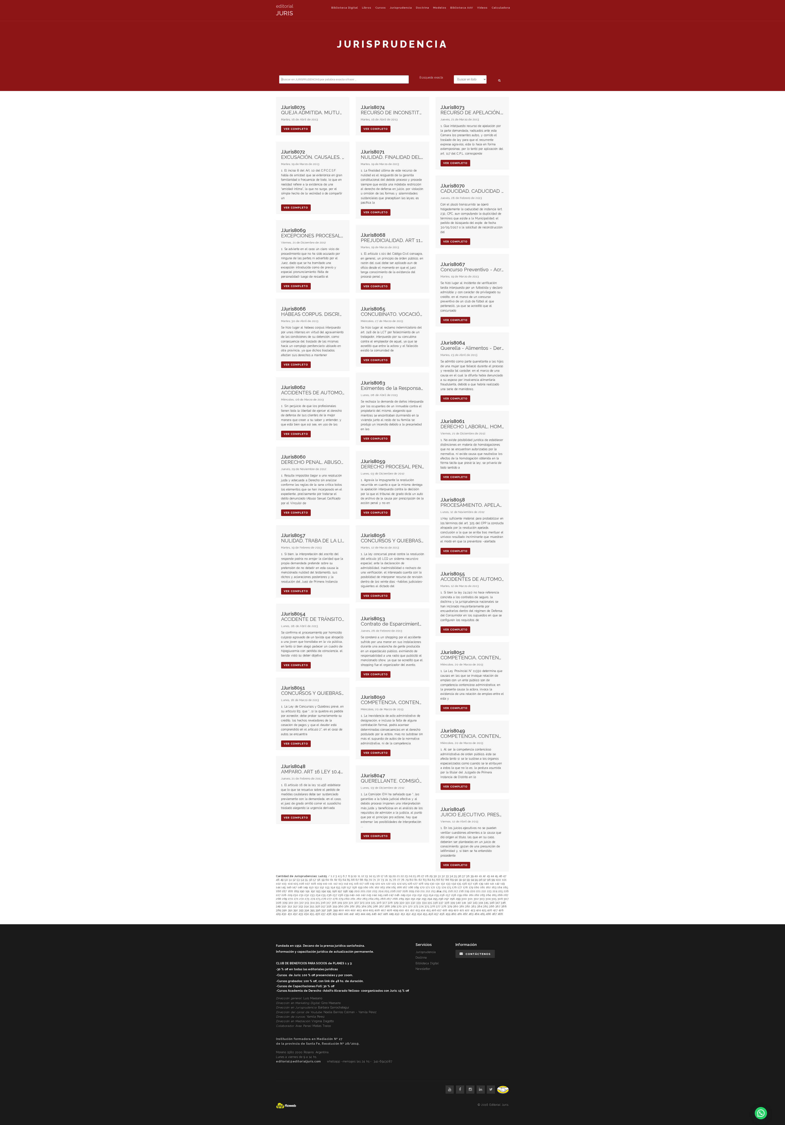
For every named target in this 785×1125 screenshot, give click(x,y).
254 (431, 895)
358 (329, 906)
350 (284, 906)
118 (366, 883)
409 (395, 910)
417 (439, 910)
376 (432, 906)
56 (310, 879)
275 (318, 898)
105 (295, 883)
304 (488, 898)
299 (458, 898)
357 (323, 906)
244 (374, 895)
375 (427, 906)
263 (482, 895)
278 (335, 898)
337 (441, 902)
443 (357, 913)
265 (494, 895)
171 (428, 887)
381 (461, 906)
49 (282, 879)
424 (478, 910)
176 (454, 887)
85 (433, 879)
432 (295, 913)
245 (380, 895)
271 (296, 898)
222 (483, 891)
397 (323, 910)
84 (429, 879)
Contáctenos (478, 954)
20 (394, 876)
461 (459, 913)
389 (278, 910)
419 (450, 910)
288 (395, 898)
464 (476, 913)
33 (447, 876)
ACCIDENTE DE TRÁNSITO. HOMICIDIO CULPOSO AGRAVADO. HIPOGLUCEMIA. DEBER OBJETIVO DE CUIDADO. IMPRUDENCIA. (312, 616)
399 (335, 910)
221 (478, 891)
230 (295, 895)
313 (307, 902)
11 (359, 876)
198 (345, 891)
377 (438, 906)
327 (384, 902)
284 (370, 898)
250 (408, 895)
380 (456, 906)
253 (425, 895)
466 (488, 913)
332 (413, 902)
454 (419, 913)
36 (459, 876)
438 (329, 913)
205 (386, 891)
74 (386, 879)
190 (302, 891)
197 (340, 891)
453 (414, 913)
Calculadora (501, 7)
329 (396, 902)
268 (278, 898)
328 (390, 902)
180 (476, 887)
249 (403, 895)
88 (447, 879)
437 (323, 913)
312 (301, 902)
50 (286, 879)
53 (298, 879)
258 (453, 895)
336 (435, 902)
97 (484, 879)
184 (499, 887)
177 (460, 887)
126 (410, 883)
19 (390, 876)
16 (378, 876)
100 (498, 879)
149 (305, 887)
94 (472, 879)
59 (323, 879)
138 (475, 883)
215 (445, 891)
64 (344, 879)
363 (358, 906)
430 (284, 913)
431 (290, 913)
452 (408, 913)
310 (290, 902)
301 (470, 898)
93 (468, 879)
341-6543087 (382, 1061)
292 (418, 898)
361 (346, 906)
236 (329, 895)
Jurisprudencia (401, 7)
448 (385, 913)
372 (410, 906)
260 (465, 895)
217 (456, 891)
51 (290, 879)
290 (407, 898)
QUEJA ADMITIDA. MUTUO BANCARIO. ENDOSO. (312, 110)
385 (485, 906)
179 (471, 887)
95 (476, 879)
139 (481, 883)
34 (451, 876)
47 (504, 876)
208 (405, 891)
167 (405, 887)
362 (352, 906)
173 (438, 887)
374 (421, 906)
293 (424, 898)
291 (413, 898)
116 (356, 883)
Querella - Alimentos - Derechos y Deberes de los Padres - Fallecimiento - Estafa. (472, 345)
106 (301, 883)
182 (488, 887)
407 (383, 910)
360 (340, 906)
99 (493, 879)
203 (374, 891)
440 (340, 913)
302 (476, 898)
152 (322, 887)
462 (465, 913)
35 (455, 876)
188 (290, 891)
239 (346, 895)
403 (359, 910)
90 (456, 879)
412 (412, 910)
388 (504, 906)
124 (399, 883)
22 (402, 876)
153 (327, 887)
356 (317, 906)
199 (351, 891)
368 (387, 906)
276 (323, 898)
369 (393, 906)
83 (424, 879)
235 (323, 895)
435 (312, 913)
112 (335, 883)
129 (426, 883)
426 (489, 910)
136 (464, 883)
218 (461, 891)
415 (428, 910)
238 (340, 895)
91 (460, 879)
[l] (480, 1089)
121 (383, 883)
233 (312, 895)
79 (406, 879)
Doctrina (422, 7)
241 (358, 895)
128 (421, 883)
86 (438, 879)
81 (416, 879)
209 (411, 891)
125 (404, 883)
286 (383, 898)
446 (374, 913)
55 (306, 879)
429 (278, 913)
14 (370, 876)
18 (386, 876)
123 (393, 883)
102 (278, 883)
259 (459, 895)
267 (506, 895)
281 (353, 898)
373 (416, 906)
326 (379, 902)
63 (340, 879)
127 (415, 883)
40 (476, 876)
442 (351, 913)
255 (436, 895)
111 (330, 883)
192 (313, 891)
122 (388, 883)
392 (295, 910)
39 (472, 876)
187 (284, 891)
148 (300, 887)
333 (418, 902)
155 (338, 887)
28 (426, 876)
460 (453, 913)
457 (436, 913)
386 (491, 906)
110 (325, 883)
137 (470, 883)
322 (356, 902)
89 (452, 879)
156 (343, 887)
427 (495, 910)
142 (497, 883)
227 (278, 895)
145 (283, 887)
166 (399, 887)
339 (452, 902)
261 (471, 895)
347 (497, 902)
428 (501, 910)
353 (300, 906)
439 (335, 913)
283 (365, 898)
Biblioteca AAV (461, 7)
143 (502, 883)
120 (377, 883)
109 (319, 883)
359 (335, 906)
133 (448, 883)
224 (495, 891)
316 (323, 902)
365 (369, 906)
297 (446, 898)
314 (312, 902)
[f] (460, 1089)
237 (335, 895)
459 (448, 913)
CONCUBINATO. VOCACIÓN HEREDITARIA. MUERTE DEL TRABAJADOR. (392, 311)
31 (439, 876)
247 (391, 895)
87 (442, 879)
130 (432, 883)
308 (278, 902)
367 (381, 906)
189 (296, 891)
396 (318, 910)
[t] (491, 1089)
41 (480, 876)
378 (443, 906)
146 (289, 887)
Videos (482, 7)
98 (489, 879)
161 (371, 887)
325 (373, 902)
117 (361, 883)
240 (352, 895)
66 (352, 879)
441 (346, 913)
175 (449, 887)
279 (341, 898)
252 (419, 895)
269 (284, 898)
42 (484, 876)
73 (382, 879)
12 (362, 876)
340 (458, 902)
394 (306, 910)
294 (429, 898)
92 (464, 879)
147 (294, 887)
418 (444, 910)
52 (294, 879)
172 (433, 887)
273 (307, 898)
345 (486, 902)
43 (488, 876)
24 (410, 876)
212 (428, 891)
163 (382, 887)
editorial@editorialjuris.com (298, 1061)
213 (433, 891)
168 (410, 887)
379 (449, 906)
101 (504, 879)
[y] (449, 1089)
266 (500, 895)
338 (447, 902)
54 (302, 879)
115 (351, 883)
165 (393, 887)
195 (329, 891)
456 (430, 913)
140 (486, 883)
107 (307, 883)
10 (355, 876)
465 (482, 913)
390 (284, 910)
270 (290, 898)
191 (307, 891)
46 (500, 876)
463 (471, 913)
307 (506, 898)
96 (480, 879)
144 (278, 887)
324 (367, 902)
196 (334, 891)
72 (378, 879)
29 (431, 876)
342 (469, 902)
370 (399, 906)
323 (362, 902)
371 (405, 906)
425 (484, 910)
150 (311, 887)
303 (482, 898)
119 (372, 883)
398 (329, 910)
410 (401, 910)
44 (492, 876)
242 (363, 895)
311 (296, 902)
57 (314, 879)
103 (284, 883)
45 (496, 876)
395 (312, 910)
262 (476, 895)
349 (278, 906)
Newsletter (423, 968)
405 (371, 910)
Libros (366, 7)
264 (488, 895)
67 (357, 879)
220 (472, 891)
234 (318, 895)
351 (290, 906)
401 (347, 910)
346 (492, 902)
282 (359, 898)
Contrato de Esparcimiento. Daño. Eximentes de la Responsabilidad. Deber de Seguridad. (392, 621)
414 (423, 910)
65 (348, 879)
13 (366, 876)
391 (290, 910)
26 (418, 876)
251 (414, 895)
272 (301, 898)
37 (463, 876)
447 (380, 913)
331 (407, 902)
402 (353, 910)
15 (374, 876)
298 (452, 898)
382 (467, 906)
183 (494, 887)
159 (360, 887)
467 (494, 913)
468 (500, 913)
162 (377, 887)
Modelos (439, 7)
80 (411, 879)
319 (340, 902)
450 (397, 913)
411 (407, 910)
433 (300, 913)
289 (401, 898)
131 (437, 883)
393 (301, 910)
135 (459, 883)
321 (351, 902)
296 (440, 898)
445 (368, 913)
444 (363, 913)
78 (403, 879)
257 (448, 895)
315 (317, 902)
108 (313, 883)
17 (382, 876)
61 (331, 879)
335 (429, 902)
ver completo (296, 128)
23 (406, 876)
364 (363, 906)
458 (442, 913)
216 (450, 891)
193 (318, 891)
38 (468, 876)
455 (425, 913)
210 (417, 891)
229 (290, 895)
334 (424, 902)
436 (317, 913)
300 (464, 898)
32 (443, 876)
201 (363, 891)
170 (422, 887)
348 (503, 902)
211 (423, 891)
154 (333, 887)
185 (505, 887)
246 (385, 895)
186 (278, 891)
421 (462, 910)
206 (393, 891)
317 (328, 902)
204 (381, 891)
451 (403, 913)
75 (390, 879)
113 (341, 883)
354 (306, 906)
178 (465, 887)
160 (365, 887)
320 (345, 902)
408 (389, 910)
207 (398, 891)
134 (453, 883)
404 (365, 910)
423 (473, 910)
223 (489, 891)
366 (375, 906)
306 (500, 898)
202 (368, 891)
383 (473, 906)
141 (492, 883)
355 (312, 906)
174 (444, 887)
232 (306, 895)
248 (397, 895)
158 (354, 887)
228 (284, 895)
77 (398, 879)
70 (370, 879)
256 (442, 895)
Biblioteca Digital (344, 7)
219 (467, 891)
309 (284, 902)
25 (414, 876)
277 (329, 898)
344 (480, 902)
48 (277, 879)
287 (389, 898)
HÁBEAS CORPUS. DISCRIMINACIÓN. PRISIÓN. (312, 311)
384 (479, 906)
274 (313, 898)
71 (374, 879)
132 (443, 883)
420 (456, 910)
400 (341, 910)
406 (377, 910)
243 (369, 895)
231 (301, 895)
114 (346, 883)
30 (435, 876)
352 (295, 906)
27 (422, 876)
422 (467, 910)
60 (327, 879)
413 (417, 910)
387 (497, 906)
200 (357, 891)
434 (306, 913)
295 (435, 898)
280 (347, 898)
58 (319, 879)
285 (376, 898)
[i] (470, 1089)
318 (334, 902)
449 (391, 913)
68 (361, 879)
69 (366, 879)
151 (317, 887)
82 (420, 879)
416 (434, 910)
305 (494, 898)
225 (500, 891)
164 (388, 887)
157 (349, 887)
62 (336, 879)
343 (475, 902)
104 (290, 883)
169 (416, 887)
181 (482, 887)
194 (323, 891)
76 (394, 879)
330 (402, 902)
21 (398, 876)
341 (464, 902)
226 (506, 891)
